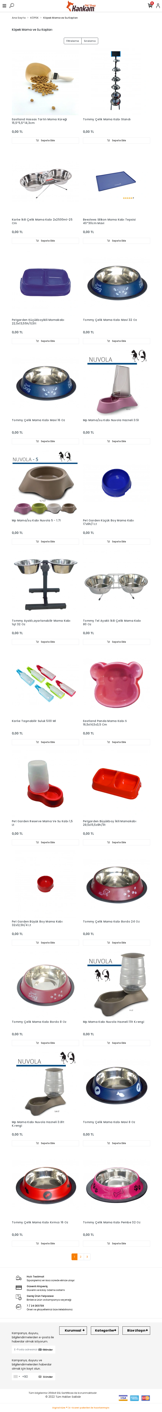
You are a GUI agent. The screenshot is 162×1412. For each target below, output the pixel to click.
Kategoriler (104, 1330)
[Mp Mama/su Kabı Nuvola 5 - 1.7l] (45, 483)
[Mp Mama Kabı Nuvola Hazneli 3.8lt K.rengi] (45, 1084)
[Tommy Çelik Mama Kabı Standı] (116, 82)
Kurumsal (73, 1330)
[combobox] (16, 1376)
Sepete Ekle (47, 140)
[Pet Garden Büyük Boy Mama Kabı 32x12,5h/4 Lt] (45, 884)
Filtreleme (72, 41)
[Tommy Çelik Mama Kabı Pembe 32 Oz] (116, 1185)
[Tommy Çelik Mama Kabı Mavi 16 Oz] (45, 382)
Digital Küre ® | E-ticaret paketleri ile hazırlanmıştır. (81, 1407)
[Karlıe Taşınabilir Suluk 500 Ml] (45, 683)
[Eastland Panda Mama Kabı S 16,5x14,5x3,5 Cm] (116, 683)
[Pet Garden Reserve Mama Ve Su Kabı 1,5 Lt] (45, 783)
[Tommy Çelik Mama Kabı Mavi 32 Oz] (116, 282)
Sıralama (90, 41)
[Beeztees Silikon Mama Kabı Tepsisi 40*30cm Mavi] (116, 182)
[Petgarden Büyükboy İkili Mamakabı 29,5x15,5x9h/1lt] (116, 783)
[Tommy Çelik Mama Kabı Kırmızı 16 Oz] (45, 1185)
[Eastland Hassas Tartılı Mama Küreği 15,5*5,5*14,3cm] (45, 82)
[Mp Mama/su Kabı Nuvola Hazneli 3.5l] (116, 382)
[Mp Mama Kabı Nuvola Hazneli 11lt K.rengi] (116, 984)
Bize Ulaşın (136, 1330)
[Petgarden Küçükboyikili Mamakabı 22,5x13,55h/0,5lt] (45, 282)
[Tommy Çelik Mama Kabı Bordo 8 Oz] (45, 984)
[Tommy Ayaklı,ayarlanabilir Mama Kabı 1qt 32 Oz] (45, 583)
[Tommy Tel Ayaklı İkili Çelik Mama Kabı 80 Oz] (116, 583)
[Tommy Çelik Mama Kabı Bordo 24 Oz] (116, 884)
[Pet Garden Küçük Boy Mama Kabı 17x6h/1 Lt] (116, 483)
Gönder (48, 1350)
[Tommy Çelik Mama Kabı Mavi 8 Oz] (116, 1084)
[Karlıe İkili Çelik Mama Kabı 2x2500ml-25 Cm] (45, 182)
